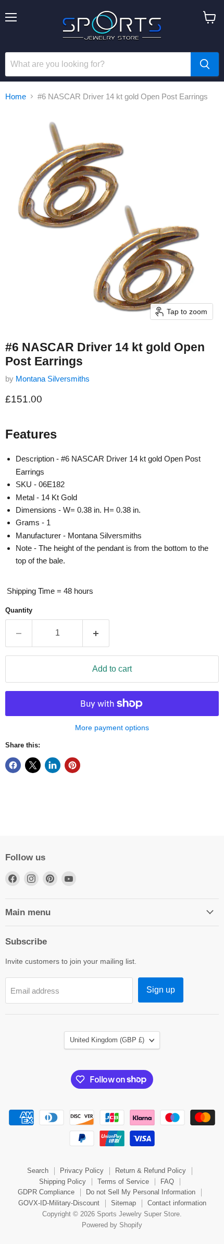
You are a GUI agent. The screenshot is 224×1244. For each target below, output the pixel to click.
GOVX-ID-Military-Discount (58, 1203)
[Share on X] (33, 765)
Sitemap (123, 1203)
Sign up (160, 989)
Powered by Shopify (112, 1225)
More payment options (112, 727)
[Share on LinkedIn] (52, 765)
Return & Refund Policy (150, 1170)
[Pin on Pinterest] (72, 765)
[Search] (205, 64)
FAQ (167, 1181)
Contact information (176, 1203)
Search (37, 1170)
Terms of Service (123, 1181)
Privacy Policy (82, 1170)
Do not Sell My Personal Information (140, 1192)
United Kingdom (107, 1040)
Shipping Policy (62, 1181)
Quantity (18, 610)
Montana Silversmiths (53, 378)
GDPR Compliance (46, 1192)
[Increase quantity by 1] (96, 633)
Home (15, 96)
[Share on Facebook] (13, 765)
